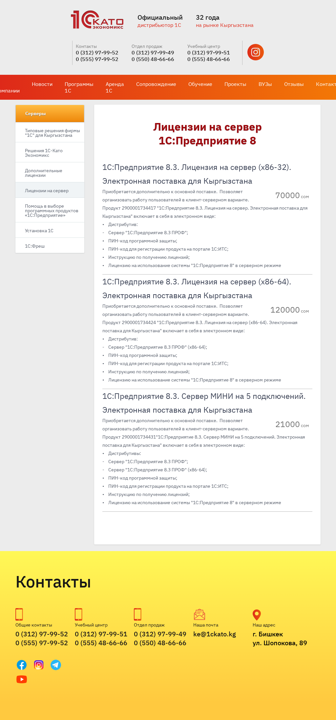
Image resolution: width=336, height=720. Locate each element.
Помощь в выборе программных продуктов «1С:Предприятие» (51, 210)
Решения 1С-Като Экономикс (44, 153)
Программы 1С (79, 87)
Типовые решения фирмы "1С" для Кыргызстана (52, 133)
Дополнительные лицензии (43, 173)
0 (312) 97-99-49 (153, 52)
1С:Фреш (35, 246)
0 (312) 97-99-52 (97, 52)
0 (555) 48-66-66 (208, 59)
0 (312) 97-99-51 (208, 52)
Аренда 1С (115, 87)
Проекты (235, 84)
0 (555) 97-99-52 (97, 59)
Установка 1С (39, 231)
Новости (42, 84)
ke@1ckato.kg (214, 633)
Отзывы (294, 84)
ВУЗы (265, 84)
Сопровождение (156, 84)
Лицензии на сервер (47, 191)
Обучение (200, 84)
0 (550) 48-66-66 (153, 59)
